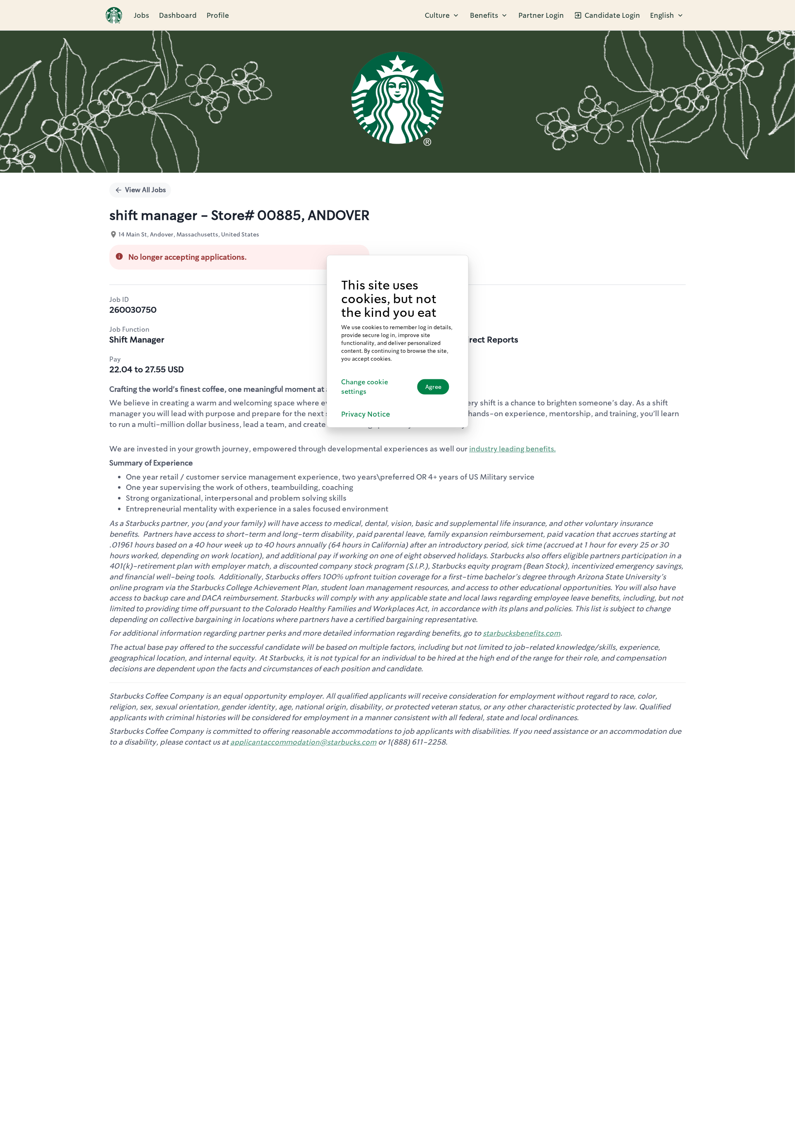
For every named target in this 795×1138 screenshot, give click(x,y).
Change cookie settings (364, 387)
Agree (433, 387)
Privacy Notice (365, 414)
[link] (114, 15)
